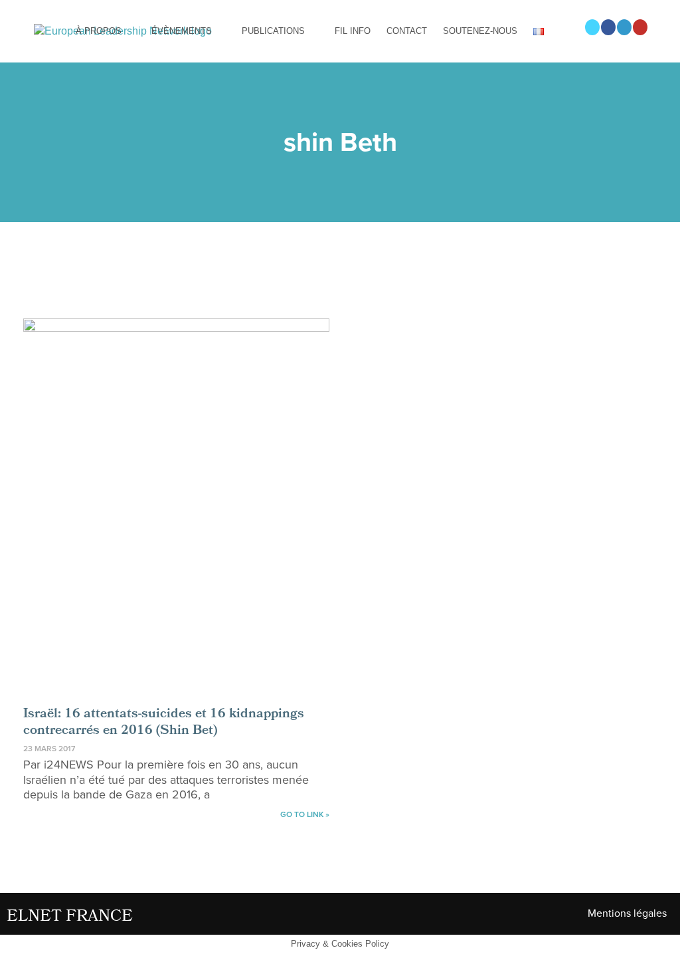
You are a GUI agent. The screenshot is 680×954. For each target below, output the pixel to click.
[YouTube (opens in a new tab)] (640, 27)
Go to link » (304, 814)
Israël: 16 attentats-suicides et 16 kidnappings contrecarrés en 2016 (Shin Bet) (163, 723)
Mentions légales (627, 913)
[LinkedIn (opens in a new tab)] (624, 27)
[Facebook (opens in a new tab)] (608, 27)
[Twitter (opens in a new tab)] (592, 27)
